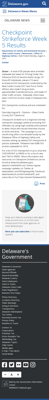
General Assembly (10, 275)
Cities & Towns (9, 284)
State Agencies (8, 269)
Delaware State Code (11, 287)
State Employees (9, 281)
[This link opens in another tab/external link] (4, 3)
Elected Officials (9, 272)
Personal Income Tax (11, 317)
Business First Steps (11, 293)
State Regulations (10, 290)
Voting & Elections (10, 306)
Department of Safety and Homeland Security (23, 51)
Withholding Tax (9, 339)
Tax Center (7, 314)
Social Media (7, 354)
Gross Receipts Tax (11, 336)
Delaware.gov (25, 387)
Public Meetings (9, 303)
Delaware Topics (9, 342)
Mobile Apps (7, 348)
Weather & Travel (10, 323)
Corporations (8, 330)
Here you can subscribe (17, 231)
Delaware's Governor (11, 266)
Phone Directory (9, 297)
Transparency (8, 308)
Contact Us (7, 327)
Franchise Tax (8, 333)
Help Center (7, 345)
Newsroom (27, 53)
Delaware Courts (9, 278)
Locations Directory (11, 300)
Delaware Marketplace (12, 311)
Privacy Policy (8, 320)
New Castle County (11, 53)
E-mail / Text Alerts (10, 351)
